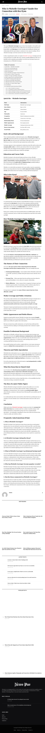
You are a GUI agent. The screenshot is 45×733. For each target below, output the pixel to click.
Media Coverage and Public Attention (13, 75)
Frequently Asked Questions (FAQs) (14, 86)
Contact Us (4, 720)
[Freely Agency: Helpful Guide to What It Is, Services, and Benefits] (4, 573)
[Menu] (3, 2)
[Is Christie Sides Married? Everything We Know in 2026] (4, 701)
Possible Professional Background (13, 78)
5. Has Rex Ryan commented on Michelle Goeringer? (18, 93)
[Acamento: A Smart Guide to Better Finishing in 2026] (4, 561)
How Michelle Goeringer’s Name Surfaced (14, 72)
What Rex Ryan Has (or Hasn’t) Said (14, 81)
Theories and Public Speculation (13, 80)
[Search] (41, 2)
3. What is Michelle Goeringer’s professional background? (19, 90)
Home (3, 715)
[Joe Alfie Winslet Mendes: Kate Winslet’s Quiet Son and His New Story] (12, 541)
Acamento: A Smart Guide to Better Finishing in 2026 (18, 559)
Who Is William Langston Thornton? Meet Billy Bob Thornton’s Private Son (32, 549)
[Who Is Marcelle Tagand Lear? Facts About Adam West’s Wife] (22, 632)
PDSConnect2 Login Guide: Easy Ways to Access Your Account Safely (21, 565)
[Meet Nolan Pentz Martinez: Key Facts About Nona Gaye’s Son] (22, 604)
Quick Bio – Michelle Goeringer (12, 66)
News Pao (22, 727)
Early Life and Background (11, 68)
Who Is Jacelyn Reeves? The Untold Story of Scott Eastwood (19, 705)
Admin (7, 14)
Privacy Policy (4, 718)
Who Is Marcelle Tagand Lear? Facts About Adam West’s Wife (19, 645)
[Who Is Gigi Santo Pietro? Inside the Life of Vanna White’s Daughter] (33, 509)
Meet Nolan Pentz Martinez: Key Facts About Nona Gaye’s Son (19, 617)
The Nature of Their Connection (12, 74)
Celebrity (18, 14)
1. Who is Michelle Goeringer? (14, 88)
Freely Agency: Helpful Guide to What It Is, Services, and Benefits (20, 571)
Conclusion (8, 84)
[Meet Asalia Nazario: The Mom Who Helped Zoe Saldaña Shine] (33, 525)
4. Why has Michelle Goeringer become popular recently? (19, 92)
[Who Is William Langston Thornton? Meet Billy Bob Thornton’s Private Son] (33, 541)
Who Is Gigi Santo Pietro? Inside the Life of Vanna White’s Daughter (32, 517)
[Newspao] (22, 2)
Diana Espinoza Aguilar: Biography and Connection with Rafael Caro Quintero (23, 673)
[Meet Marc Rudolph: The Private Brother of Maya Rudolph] (12, 525)
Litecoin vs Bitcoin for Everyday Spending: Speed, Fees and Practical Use (22, 577)
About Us (4, 716)
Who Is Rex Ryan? (9, 71)
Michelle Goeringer (27, 56)
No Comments (24, 14)
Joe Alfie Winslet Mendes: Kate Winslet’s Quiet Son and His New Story (11, 549)
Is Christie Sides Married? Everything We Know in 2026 (18, 699)
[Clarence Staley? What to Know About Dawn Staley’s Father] (12, 509)
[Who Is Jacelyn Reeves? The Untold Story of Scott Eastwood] (4, 706)
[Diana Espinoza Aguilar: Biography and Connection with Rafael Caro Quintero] (22, 660)
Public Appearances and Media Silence (14, 77)
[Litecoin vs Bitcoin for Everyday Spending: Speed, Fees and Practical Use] (4, 579)
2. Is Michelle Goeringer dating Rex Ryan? (16, 89)
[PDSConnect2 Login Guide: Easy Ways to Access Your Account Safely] (4, 567)
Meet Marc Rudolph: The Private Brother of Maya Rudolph (11, 533)
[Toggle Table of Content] (29, 65)
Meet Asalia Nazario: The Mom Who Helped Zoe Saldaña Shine (31, 533)
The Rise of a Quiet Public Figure (13, 83)
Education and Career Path (11, 69)
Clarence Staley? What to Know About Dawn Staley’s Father (11, 517)
